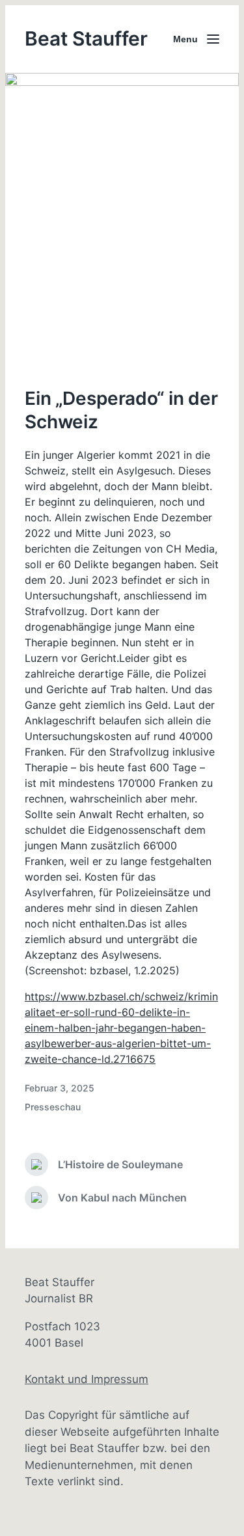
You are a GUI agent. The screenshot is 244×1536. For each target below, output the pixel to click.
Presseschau (53, 1106)
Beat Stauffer (86, 38)
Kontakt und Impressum (86, 1379)
